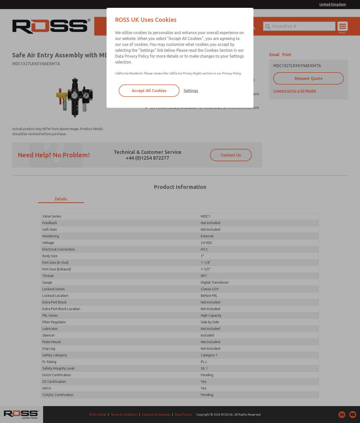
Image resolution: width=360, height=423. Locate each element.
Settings (191, 90)
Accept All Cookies (149, 90)
